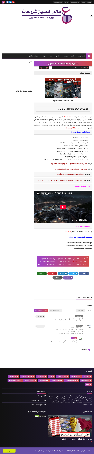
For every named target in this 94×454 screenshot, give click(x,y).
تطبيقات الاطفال (33, 56)
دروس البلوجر (43, 380)
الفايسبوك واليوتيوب (26, 376)
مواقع (44, 56)
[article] (49, 288)
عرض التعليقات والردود (40, 311)
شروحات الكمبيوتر (30, 380)
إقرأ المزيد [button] (37, 450)
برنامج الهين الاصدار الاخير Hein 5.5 (34, 404)
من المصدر (68, 231)
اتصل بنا (66, 2)
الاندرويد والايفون (61, 376)
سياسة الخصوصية (75, 2)
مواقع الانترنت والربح (14, 380)
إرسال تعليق (39, 316)
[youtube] (13, 2)
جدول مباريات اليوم (58, 2)
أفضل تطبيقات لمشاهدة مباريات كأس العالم (77, 439)
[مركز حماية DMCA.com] (40, 417)
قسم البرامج (81, 56)
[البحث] (3, 2)
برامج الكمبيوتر (85, 380)
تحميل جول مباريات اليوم (36, 400)
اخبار (51, 56)
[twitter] (10, 2)
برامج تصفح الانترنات (71, 380)
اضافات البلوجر (75, 376)
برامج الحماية (12, 376)
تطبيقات (66, 56)
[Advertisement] (47, 39)
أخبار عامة (86, 376)
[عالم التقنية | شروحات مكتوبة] (47, 15)
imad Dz (79, 325)
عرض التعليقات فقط (54, 311)
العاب (72, 56)
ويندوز (87, 384)
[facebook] (7, 2)
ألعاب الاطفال (40, 376)
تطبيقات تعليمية (56, 380)
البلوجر (58, 56)
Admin (74, 338)
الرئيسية (89, 2)
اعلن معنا (40, 396)
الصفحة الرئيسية (76, 68)
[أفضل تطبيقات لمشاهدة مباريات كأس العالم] (70, 426)
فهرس (83, 2)
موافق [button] (9, 450)
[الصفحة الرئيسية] (89, 56)
